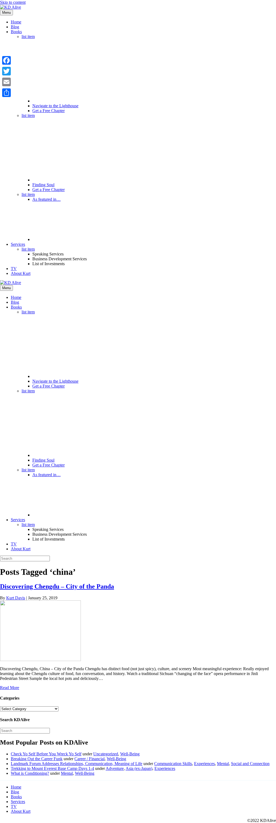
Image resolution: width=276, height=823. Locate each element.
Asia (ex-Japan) (139, 768)
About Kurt (20, 273)
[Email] (6, 82)
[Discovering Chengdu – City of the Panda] (40, 659)
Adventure (115, 768)
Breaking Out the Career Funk (37, 758)
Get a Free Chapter (48, 110)
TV (14, 268)
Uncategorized (105, 754)
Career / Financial (89, 758)
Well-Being (130, 754)
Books (16, 31)
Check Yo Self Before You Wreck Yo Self (46, 754)
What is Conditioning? (30, 773)
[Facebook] (6, 60)
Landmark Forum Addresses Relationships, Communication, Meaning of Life (76, 763)
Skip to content (13, 2)
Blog (15, 27)
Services (18, 244)
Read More (9, 687)
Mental (223, 763)
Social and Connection (250, 763)
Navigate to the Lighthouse (55, 105)
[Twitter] (6, 71)
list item (28, 36)
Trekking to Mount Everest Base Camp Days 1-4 (52, 768)
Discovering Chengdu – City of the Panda (57, 586)
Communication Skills (173, 763)
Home (16, 22)
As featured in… (46, 199)
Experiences (204, 763)
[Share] (6, 92)
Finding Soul (43, 184)
